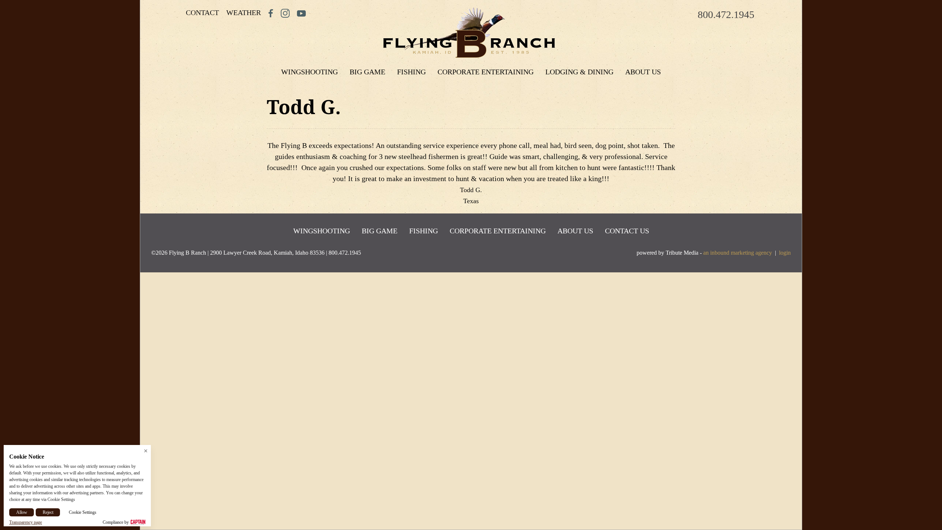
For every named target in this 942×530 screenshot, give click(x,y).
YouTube (301, 13)
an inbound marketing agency (737, 253)
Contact (202, 12)
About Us (643, 72)
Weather (243, 12)
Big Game (367, 72)
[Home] (469, 33)
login (785, 253)
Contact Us (627, 231)
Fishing (411, 72)
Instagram (285, 13)
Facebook (270, 13)
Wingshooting (309, 72)
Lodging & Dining (579, 72)
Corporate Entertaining (486, 72)
